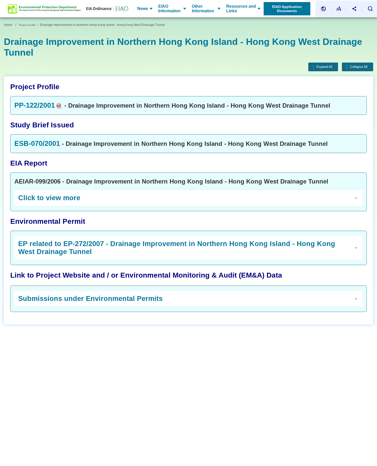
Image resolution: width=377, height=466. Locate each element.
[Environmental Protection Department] (44, 8)
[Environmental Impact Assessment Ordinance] (104, 8)
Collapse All (359, 67)
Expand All (324, 67)
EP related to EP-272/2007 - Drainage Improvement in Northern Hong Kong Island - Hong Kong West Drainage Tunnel (176, 248)
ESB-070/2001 (37, 143)
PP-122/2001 (34, 105)
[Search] (370, 9)
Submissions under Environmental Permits (90, 298)
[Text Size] (338, 9)
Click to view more (49, 198)
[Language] (323, 9)
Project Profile (27, 25)
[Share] (354, 9)
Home (8, 25)
